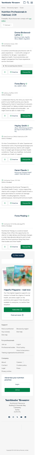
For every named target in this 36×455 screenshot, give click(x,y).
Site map (4, 335)
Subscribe (17, 310)
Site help (19, 332)
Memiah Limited (24, 450)
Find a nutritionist (8, 329)
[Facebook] (9, 417)
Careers (20, 362)
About (4, 362)
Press (18, 368)
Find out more (17, 315)
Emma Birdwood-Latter (23, 33)
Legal (3, 368)
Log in (19, 344)
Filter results (18, 255)
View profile (26, 72)
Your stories (6, 332)
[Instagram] (13, 417)
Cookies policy (22, 365)
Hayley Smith (21, 125)
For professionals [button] (8, 340)
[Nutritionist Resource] (11, 3)
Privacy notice (6, 371)
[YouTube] (21, 417)
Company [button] (5, 358)
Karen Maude (21, 170)
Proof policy (21, 347)
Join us (4, 344)
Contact (4, 365)
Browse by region (12, 8)
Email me (14, 72)
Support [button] (4, 325)
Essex (22, 8)
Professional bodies (8, 347)
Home (3, 8)
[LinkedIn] (25, 417)
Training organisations (9, 353)
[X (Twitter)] (17, 417)
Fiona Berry (20, 83)
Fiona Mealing (21, 216)
